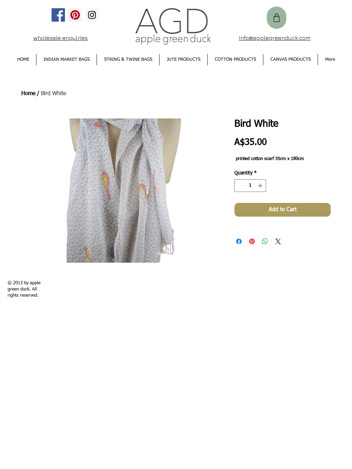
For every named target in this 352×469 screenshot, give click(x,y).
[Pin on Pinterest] (252, 241)
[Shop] (276, 18)
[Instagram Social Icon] (92, 15)
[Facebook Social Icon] (58, 15)
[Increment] (260, 186)
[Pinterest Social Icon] (75, 15)
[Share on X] (278, 241)
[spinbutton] (250, 186)
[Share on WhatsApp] (265, 241)
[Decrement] (239, 186)
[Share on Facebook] (239, 241)
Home (28, 93)
